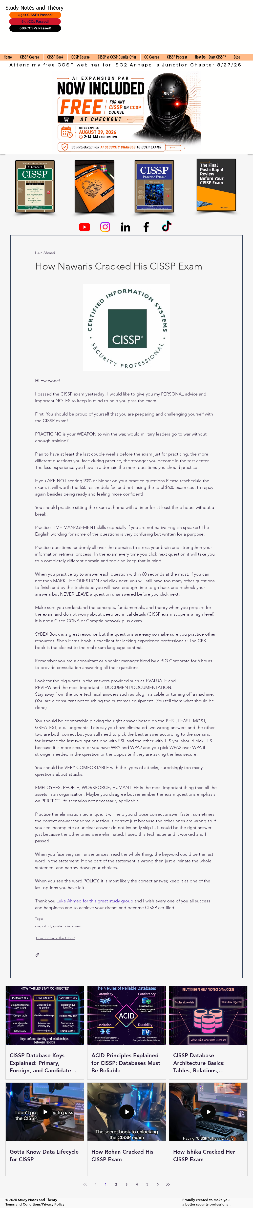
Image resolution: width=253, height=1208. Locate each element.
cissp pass (73, 926)
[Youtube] (84, 226)
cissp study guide (48, 926)
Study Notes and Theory (34, 8)
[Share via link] (37, 955)
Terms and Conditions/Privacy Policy (34, 1204)
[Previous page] (95, 1184)
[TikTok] (166, 226)
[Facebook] (146, 226)
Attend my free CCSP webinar (55, 65)
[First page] (85, 1184)
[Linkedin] (125, 226)
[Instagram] (105, 226)
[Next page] (157, 1184)
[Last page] (168, 1184)
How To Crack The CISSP (55, 938)
